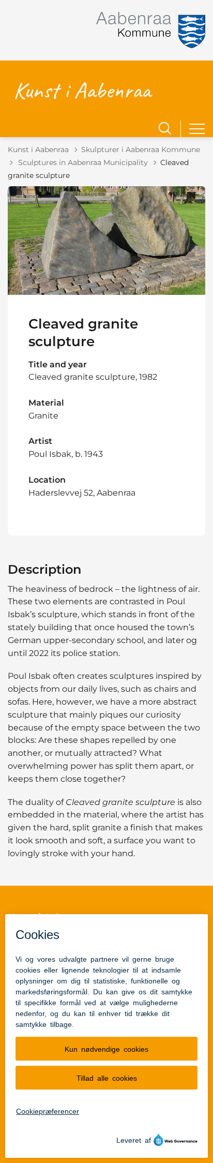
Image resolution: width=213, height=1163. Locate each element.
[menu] (197, 129)
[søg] (165, 128)
